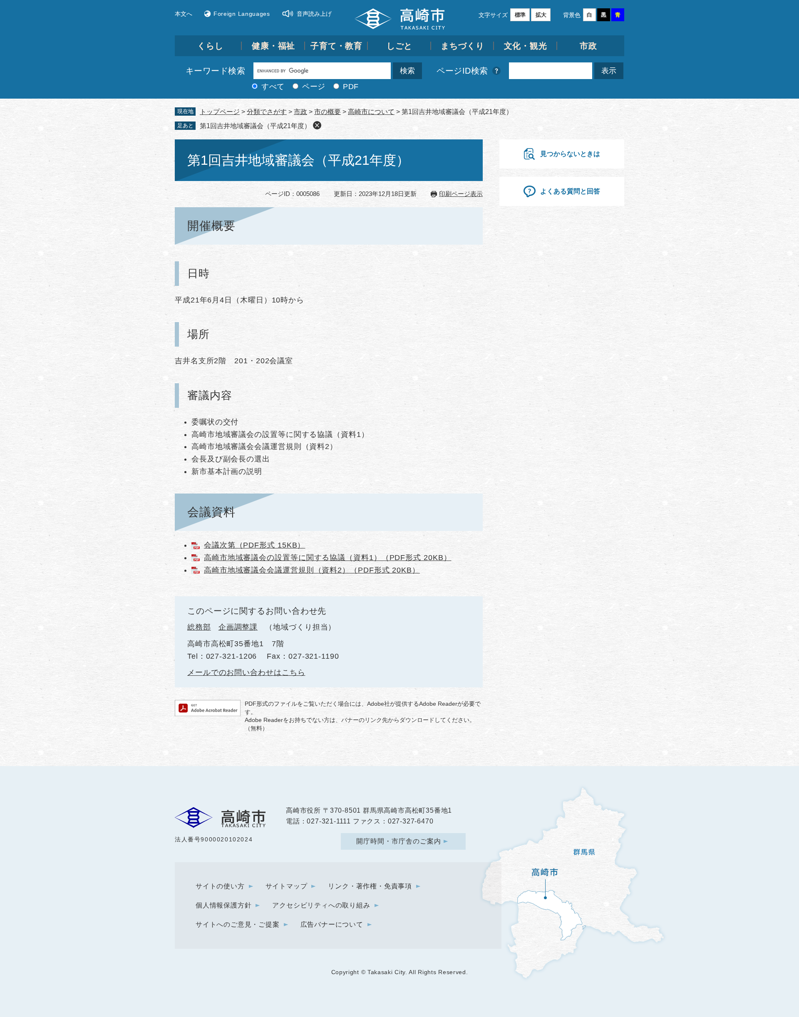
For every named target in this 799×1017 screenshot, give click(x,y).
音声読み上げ (314, 13)
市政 (588, 45)
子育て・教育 (336, 45)
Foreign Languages (241, 13)
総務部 (199, 627)
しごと (400, 45)
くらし (210, 45)
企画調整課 (238, 627)
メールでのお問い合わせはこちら (246, 672)
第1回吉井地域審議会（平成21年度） (255, 125)
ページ (313, 86)
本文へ (183, 13)
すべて (273, 86)
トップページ (220, 111)
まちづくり (462, 45)
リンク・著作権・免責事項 (370, 886)
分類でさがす (267, 111)
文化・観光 (526, 45)
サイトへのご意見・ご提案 (238, 924)
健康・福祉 (273, 45)
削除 (317, 125)
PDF (351, 86)
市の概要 (327, 111)
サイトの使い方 (220, 886)
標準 (520, 15)
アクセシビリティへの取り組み (321, 905)
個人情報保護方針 (223, 905)
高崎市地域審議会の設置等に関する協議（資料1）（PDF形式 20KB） (328, 557)
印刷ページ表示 (461, 193)
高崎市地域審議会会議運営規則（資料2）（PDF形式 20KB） (312, 570)
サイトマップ (287, 886)
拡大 (541, 15)
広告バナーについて (331, 924)
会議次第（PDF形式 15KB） (254, 545)
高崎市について (371, 111)
